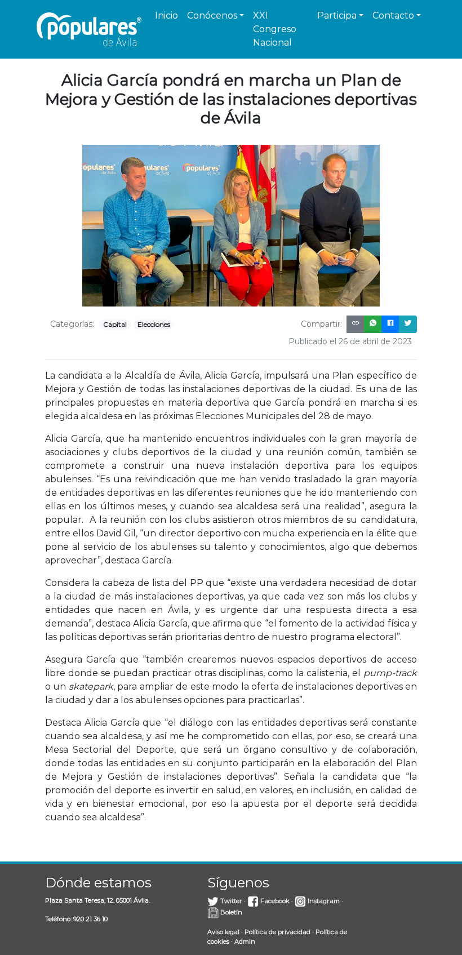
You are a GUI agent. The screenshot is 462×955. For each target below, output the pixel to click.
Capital (115, 324)
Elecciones (153, 324)
